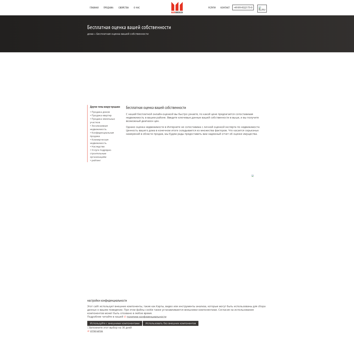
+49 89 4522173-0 (243, 7)
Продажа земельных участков (102, 120)
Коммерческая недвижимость (99, 141)
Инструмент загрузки (189, 191)
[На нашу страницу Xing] (266, 281)
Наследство (98, 146)
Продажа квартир (102, 115)
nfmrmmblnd (97, 201)
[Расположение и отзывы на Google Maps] (266, 275)
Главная (94, 7)
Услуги (212, 7)
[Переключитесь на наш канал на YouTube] (266, 268)
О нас (137, 7)
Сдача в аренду (185, 188)
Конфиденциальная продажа (102, 134)
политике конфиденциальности (146, 316)
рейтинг (96, 160)
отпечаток (261, 189)
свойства (124, 7)
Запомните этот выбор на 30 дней (110, 327)
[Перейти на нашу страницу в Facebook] (266, 255)
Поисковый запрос (187, 184)
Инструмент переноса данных (194, 194)
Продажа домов (101, 111)
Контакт (225, 7)
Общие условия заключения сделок (247, 192)
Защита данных (258, 182)
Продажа (109, 7)
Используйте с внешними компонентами (115, 323)
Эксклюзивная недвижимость (99, 127)
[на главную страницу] (177, 7)
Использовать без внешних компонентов (170, 323)
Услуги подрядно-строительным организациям (101, 153)
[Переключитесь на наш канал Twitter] (266, 261)
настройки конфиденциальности (248, 185)
